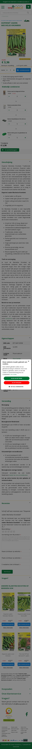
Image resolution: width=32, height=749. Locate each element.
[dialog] (16, 374)
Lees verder (13, 374)
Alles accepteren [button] (16, 378)
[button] (16, 387)
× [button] (28, 361)
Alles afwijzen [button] (16, 382)
